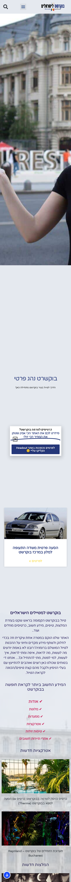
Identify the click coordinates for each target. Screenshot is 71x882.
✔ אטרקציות (36, 724)
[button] (23, 7)
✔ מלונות (35, 709)
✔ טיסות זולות (36, 731)
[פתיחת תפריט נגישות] (7, 875)
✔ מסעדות (35, 717)
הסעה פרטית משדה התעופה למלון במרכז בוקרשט (35, 550)
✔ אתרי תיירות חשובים (35, 739)
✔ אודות (36, 701)
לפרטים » (35, 561)
